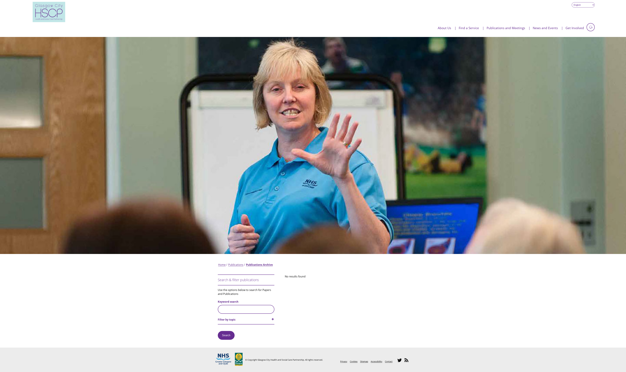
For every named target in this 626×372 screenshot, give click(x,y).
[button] (591, 27)
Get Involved (575, 28)
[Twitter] (400, 362)
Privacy (343, 361)
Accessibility (376, 361)
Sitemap (364, 361)
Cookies (354, 361)
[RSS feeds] (407, 362)
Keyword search (228, 301)
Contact (389, 361)
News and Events (545, 28)
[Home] (49, 21)
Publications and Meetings (506, 28)
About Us (444, 28)
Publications (235, 265)
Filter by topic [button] (227, 319)
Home (222, 265)
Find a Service (469, 28)
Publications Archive (259, 265)
